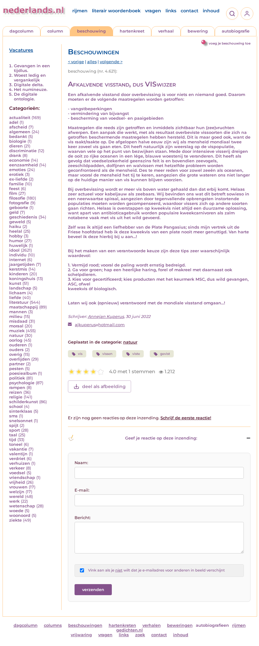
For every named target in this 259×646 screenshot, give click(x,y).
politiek (17, 378)
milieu (15, 316)
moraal (16, 326)
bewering (198, 31)
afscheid (18, 127)
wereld (16, 496)
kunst (15, 283)
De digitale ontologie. (25, 96)
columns (53, 625)
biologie (17, 141)
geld (14, 212)
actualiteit (19, 117)
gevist (165, 354)
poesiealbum (23, 373)
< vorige (76, 61)
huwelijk (18, 245)
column (55, 31)
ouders (16, 349)
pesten (16, 368)
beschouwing (91, 31)
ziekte (15, 520)
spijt (13, 425)
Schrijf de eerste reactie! (185, 418)
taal (13, 435)
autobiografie (236, 31)
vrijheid (17, 482)
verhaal (166, 31)
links (171, 11)
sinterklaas (20, 411)
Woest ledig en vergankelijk (30, 77)
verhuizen (19, 463)
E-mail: (82, 490)
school (16, 406)
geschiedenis (23, 217)
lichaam (17, 292)
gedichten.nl (129, 630)
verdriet (17, 458)
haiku (15, 226)
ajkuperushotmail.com (100, 324)
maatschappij (23, 307)
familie (16, 184)
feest (14, 188)
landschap (20, 288)
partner (17, 364)
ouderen (18, 345)
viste (136, 354)
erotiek (16, 174)
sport (14, 430)
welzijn (16, 491)
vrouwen (18, 487)
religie (15, 397)
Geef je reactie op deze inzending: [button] (161, 438)
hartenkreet (132, 31)
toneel (15, 444)
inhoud (211, 11)
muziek (17, 330)
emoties (17, 169)
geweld (17, 221)
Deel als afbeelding (104, 386)
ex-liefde (18, 179)
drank (15, 155)
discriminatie (23, 150)
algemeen (19, 131)
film (13, 193)
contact (189, 11)
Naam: (81, 462)
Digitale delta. (29, 84)
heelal (15, 231)
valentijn (18, 454)
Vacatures (21, 50)
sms (13, 416)
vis (80, 354)
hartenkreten (122, 625)
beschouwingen (85, 625)
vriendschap (22, 477)
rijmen (79, 11)
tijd (12, 439)
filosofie (17, 198)
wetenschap (22, 506)
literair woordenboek (116, 11)
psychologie (21, 382)
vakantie (18, 449)
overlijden (19, 359)
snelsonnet (21, 420)
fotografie (19, 202)
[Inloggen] (247, 13)
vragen (153, 11)
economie (19, 160)
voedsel (17, 472)
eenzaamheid (23, 165)
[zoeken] (232, 14)
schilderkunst (23, 401)
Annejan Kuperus (106, 316)
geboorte (18, 207)
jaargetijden (22, 264)
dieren (16, 146)
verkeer (17, 468)
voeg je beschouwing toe (229, 43)
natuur (16, 335)
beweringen (180, 625)
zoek (140, 634)
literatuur (18, 302)
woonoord (19, 515)
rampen (17, 387)
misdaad (18, 321)
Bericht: (83, 517)
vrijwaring (81, 634)
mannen (18, 311)
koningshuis (22, 278)
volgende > (111, 61)
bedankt (18, 136)
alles (92, 61)
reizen (15, 392)
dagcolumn (21, 31)
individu (18, 255)
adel (13, 122)
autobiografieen (212, 625)
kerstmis (18, 269)
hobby (15, 236)
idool (14, 250)
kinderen (18, 274)
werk (14, 501)
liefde (15, 297)
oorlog (15, 340)
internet (17, 259)
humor (16, 240)
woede (16, 510)
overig (15, 354)
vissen (107, 354)
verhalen (151, 625)
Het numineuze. (30, 89)
